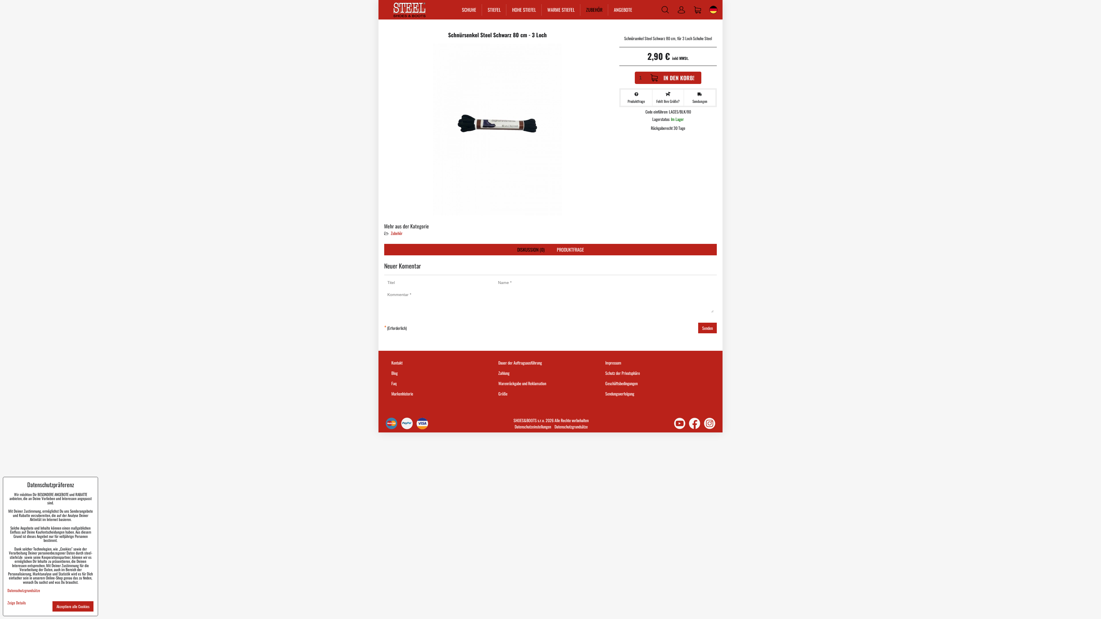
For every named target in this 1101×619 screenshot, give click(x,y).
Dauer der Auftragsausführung (520, 363)
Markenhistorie (402, 394)
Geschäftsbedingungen (621, 383)
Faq (394, 383)
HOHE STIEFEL (524, 9)
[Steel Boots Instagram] (709, 423)
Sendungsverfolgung (619, 394)
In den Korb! (678, 78)
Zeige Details (16, 603)
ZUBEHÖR (594, 9)
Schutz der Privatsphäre (622, 373)
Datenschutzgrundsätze (571, 427)
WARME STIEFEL (561, 9)
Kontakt (397, 363)
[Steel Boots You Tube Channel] (679, 423)
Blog (394, 373)
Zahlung (503, 373)
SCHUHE (469, 9)
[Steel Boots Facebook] (694, 423)
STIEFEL (494, 9)
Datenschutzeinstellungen (533, 427)
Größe (502, 394)
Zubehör (397, 233)
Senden (707, 328)
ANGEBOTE (623, 9)
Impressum (613, 363)
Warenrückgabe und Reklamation (522, 383)
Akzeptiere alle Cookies (72, 606)
